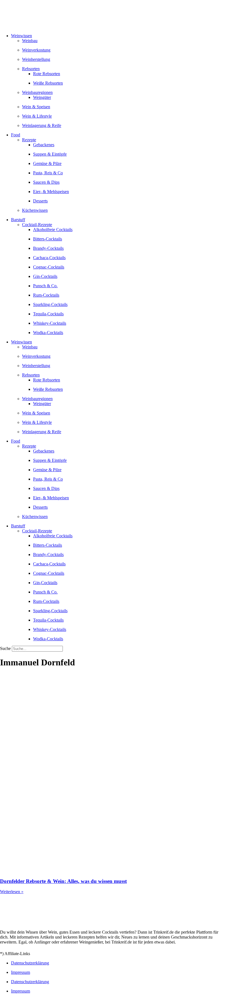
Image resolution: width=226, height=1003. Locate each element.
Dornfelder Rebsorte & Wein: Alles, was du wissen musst (63, 881)
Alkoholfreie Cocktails (52, 229)
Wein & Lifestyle (37, 116)
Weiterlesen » (11, 891)
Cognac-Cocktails (48, 267)
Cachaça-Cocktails (49, 257)
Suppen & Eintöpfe (50, 154)
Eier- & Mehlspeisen (51, 191)
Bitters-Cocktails (47, 239)
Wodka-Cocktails (48, 332)
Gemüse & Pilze (47, 163)
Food (15, 134)
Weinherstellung (36, 59)
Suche (5, 648)
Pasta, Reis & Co (48, 172)
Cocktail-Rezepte (37, 224)
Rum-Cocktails (46, 295)
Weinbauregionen (37, 92)
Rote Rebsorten (46, 73)
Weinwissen (21, 35)
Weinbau (29, 40)
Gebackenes (43, 144)
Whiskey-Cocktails (49, 323)
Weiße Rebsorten (48, 83)
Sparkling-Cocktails (50, 304)
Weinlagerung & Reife (41, 125)
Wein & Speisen (36, 106)
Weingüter (42, 97)
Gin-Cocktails (45, 276)
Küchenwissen (35, 210)
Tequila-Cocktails (48, 313)
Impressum (20, 972)
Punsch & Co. (45, 285)
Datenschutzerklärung (30, 963)
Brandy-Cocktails (48, 248)
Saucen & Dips (46, 182)
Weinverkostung (36, 50)
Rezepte (29, 139)
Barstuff (18, 219)
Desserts (40, 201)
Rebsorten (31, 68)
